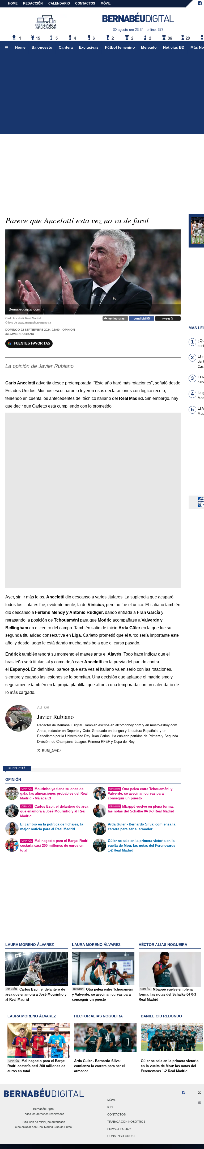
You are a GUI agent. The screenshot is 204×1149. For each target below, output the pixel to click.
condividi (140, 318)
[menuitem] (7, 48)
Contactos (116, 1114)
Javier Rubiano (22, 334)
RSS (110, 1107)
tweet (166, 318)
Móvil (111, 1100)
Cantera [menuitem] (66, 47)
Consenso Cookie (121, 1136)
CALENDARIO (59, 3)
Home (13, 3)
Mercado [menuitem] (149, 47)
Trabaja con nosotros (126, 1121)
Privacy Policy (119, 1129)
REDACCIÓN (33, 3)
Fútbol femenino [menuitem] (120, 47)
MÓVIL (105, 3)
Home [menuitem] (20, 47)
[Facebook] (199, 3)
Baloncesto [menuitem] (42, 47)
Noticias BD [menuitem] (173, 47)
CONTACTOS (85, 3)
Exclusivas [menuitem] (89, 47)
